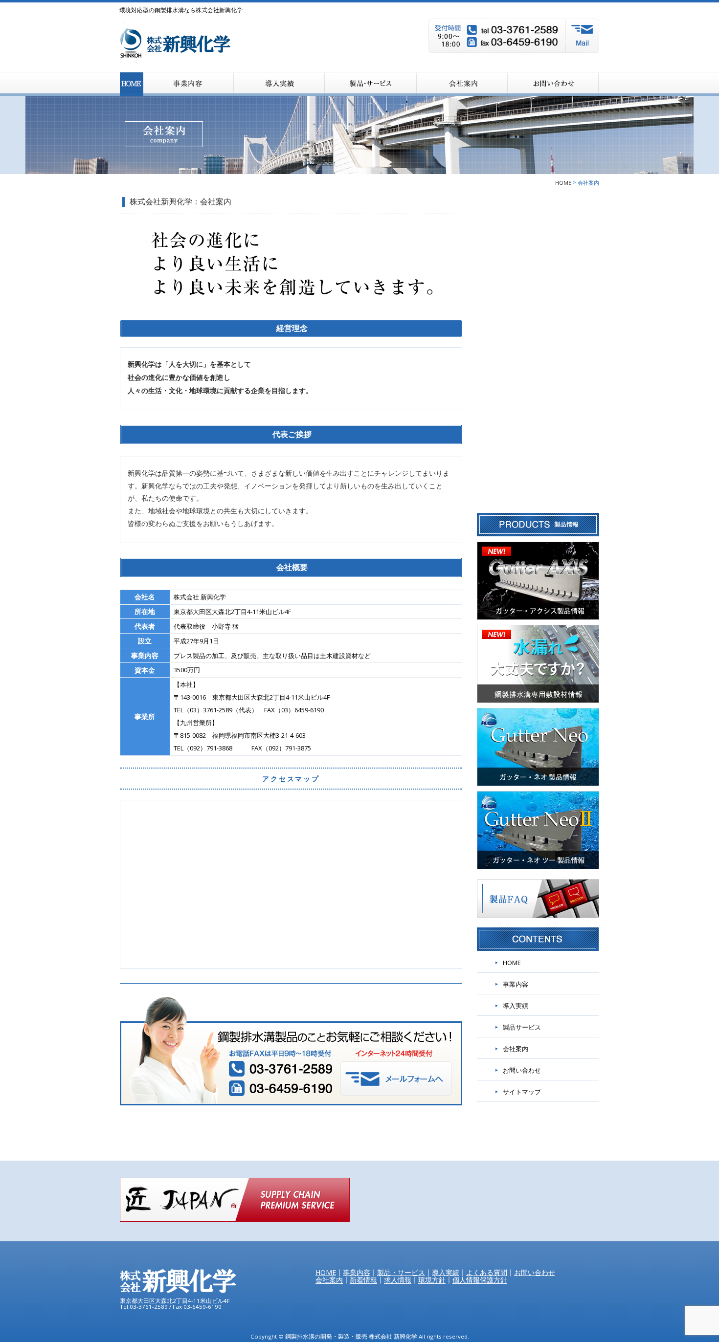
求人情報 (397, 1280)
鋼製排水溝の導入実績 (279, 84)
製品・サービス (371, 84)
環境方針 (432, 1280)
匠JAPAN (235, 1200)
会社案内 (462, 84)
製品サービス (522, 1027)
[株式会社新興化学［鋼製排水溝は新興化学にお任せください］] (182, 47)
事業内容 (188, 84)
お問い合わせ (553, 84)
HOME (131, 84)
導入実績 (515, 1005)
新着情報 (363, 1280)
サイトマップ (522, 1091)
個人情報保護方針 (479, 1280)
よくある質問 (486, 1272)
